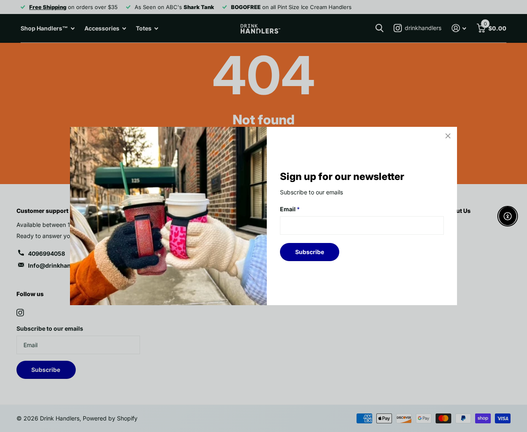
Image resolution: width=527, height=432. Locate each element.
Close (448, 136)
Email (290, 208)
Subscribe (309, 251)
